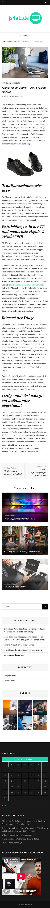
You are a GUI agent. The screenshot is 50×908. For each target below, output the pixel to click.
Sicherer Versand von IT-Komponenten (19, 645)
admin (6, 96)
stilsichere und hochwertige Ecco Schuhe (26, 285)
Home (3, 42)
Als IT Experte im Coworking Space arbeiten (22, 551)
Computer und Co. (11, 676)
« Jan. (4, 805)
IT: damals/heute (11, 42)
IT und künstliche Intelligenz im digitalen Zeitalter (23, 650)
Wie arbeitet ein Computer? (15, 586)
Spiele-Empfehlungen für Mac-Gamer (19, 519)
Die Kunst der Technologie (14, 655)
